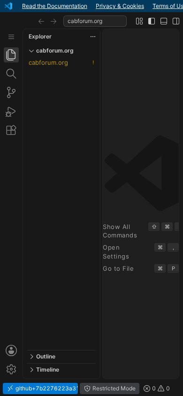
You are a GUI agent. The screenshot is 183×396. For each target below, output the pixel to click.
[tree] (61, 203)
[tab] (11, 54)
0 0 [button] (160, 388)
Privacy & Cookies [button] (120, 5)
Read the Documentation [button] (54, 5)
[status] (91, 388)
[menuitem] (11, 37)
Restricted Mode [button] (113, 388)
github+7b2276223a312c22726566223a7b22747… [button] (46, 388)
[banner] (91, 6)
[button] (41, 21)
